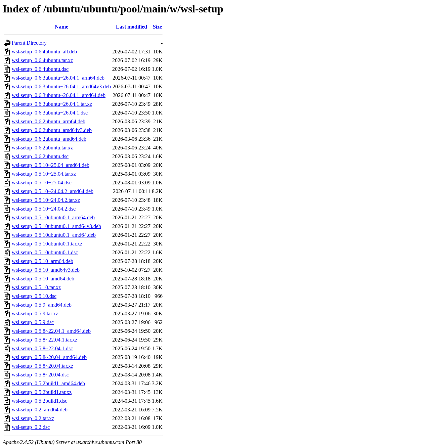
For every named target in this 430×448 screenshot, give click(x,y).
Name (61, 27)
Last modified (131, 27)
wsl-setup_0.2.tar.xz (33, 418)
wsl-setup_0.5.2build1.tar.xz (42, 392)
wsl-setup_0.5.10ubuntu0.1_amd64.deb (54, 235)
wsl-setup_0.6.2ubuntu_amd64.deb (49, 139)
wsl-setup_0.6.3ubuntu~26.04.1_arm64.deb (58, 78)
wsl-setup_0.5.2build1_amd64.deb (48, 383)
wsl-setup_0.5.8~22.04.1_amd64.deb (51, 331)
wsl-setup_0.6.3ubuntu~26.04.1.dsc (50, 113)
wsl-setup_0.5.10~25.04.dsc (42, 182)
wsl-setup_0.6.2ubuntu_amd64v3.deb (52, 130)
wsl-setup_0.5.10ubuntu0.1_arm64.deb (53, 217)
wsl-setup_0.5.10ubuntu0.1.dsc (45, 252)
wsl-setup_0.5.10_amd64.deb (43, 278)
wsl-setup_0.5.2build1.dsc (39, 401)
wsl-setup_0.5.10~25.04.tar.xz (44, 174)
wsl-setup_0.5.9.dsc (33, 322)
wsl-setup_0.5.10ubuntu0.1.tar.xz (47, 244)
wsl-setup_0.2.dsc (31, 427)
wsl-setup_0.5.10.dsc (34, 296)
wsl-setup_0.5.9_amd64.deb (42, 305)
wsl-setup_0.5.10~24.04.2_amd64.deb (52, 191)
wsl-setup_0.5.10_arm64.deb (42, 261)
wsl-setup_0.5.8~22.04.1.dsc (42, 348)
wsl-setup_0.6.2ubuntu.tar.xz (42, 147)
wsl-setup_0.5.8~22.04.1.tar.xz (44, 340)
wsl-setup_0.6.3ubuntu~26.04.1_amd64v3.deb (61, 86)
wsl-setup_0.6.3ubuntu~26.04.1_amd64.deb (58, 95)
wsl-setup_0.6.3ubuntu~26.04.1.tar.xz (52, 104)
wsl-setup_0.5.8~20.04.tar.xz (42, 366)
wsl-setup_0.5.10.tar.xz (36, 287)
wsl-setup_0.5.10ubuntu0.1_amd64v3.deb (56, 226)
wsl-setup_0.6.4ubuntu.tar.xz (42, 60)
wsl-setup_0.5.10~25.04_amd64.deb (50, 165)
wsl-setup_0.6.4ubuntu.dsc (40, 69)
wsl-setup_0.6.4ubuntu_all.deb (44, 51)
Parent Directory (29, 43)
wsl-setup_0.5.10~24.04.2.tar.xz (46, 200)
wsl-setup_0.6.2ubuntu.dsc (40, 156)
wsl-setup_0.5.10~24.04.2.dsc (44, 209)
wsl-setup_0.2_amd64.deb (40, 409)
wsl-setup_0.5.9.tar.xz (35, 313)
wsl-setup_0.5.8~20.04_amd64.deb (49, 357)
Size (157, 27)
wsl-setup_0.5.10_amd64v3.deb (46, 270)
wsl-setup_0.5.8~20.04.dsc (40, 374)
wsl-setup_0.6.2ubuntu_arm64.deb (48, 121)
